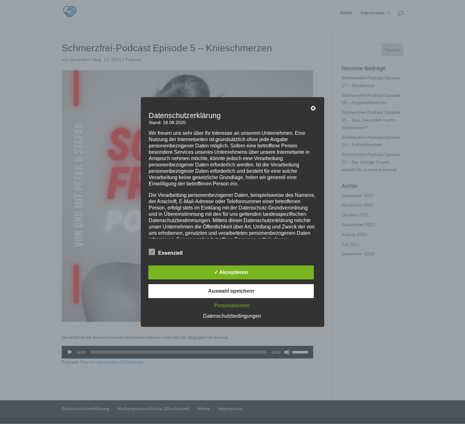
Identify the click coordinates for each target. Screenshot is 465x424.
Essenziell (170, 253)
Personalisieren (232, 305)
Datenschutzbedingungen (232, 316)
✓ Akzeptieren (231, 272)
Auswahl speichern (231, 291)
